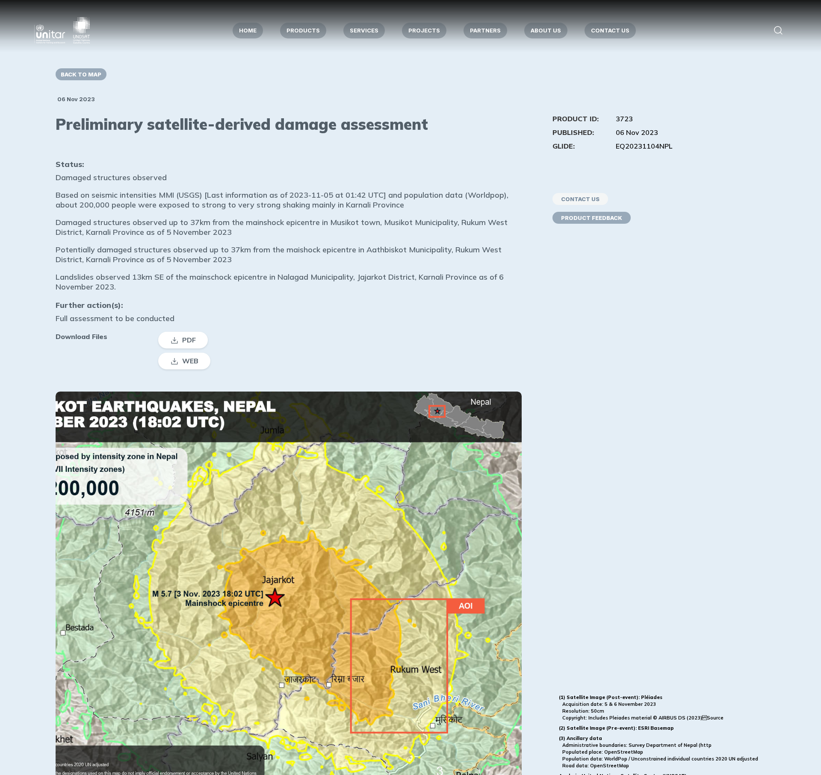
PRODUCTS (303, 30)
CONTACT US (610, 30)
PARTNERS (485, 30)
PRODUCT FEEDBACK (591, 217)
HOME (248, 30)
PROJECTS (424, 30)
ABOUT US (546, 30)
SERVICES (364, 30)
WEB (190, 361)
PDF (189, 340)
